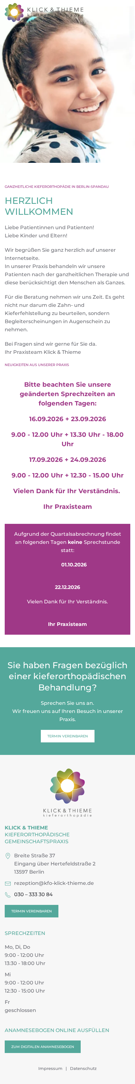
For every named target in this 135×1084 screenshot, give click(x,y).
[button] (127, 12)
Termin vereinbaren (67, 736)
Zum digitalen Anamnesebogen (42, 1047)
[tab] (52, 170)
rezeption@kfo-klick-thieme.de (54, 883)
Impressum (50, 1068)
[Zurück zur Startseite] (44, 12)
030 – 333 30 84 (33, 894)
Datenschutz (83, 1068)
